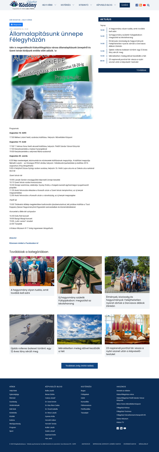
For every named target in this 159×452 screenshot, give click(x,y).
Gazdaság (13, 402)
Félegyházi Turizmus (124, 411)
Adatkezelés (86, 444)
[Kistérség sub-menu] (74, 5)
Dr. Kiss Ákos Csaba (52, 405)
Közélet (12, 416)
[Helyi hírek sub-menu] (55, 5)
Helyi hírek (47, 5)
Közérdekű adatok (130, 444)
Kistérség (66, 5)
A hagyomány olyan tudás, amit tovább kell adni (127, 30)
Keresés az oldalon (123, 391)
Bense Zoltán (50, 394)
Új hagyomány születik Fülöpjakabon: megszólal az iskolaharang (125, 36)
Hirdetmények (14, 405)
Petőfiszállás (85, 409)
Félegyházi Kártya (123, 408)
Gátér (83, 398)
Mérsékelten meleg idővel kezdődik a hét (127, 56)
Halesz (13, 238)
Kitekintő (83, 5)
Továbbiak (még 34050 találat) (80, 366)
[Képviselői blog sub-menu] (115, 5)
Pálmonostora (86, 405)
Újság (125, 5)
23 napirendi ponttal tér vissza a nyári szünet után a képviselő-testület (126, 60)
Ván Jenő (48, 438)
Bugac (83, 391)
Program (12, 427)
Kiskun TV (120, 422)
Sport (11, 431)
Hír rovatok (14, 20)
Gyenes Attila (50, 416)
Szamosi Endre (50, 435)
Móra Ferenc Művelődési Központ (129, 404)
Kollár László (49, 427)
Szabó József (50, 431)
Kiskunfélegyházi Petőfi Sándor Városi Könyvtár (130, 399)
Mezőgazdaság (15, 424)
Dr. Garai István (50, 402)
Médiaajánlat (143, 444)
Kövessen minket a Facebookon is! (23, 243)
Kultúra (12, 420)
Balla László (49, 391)
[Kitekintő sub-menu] (91, 5)
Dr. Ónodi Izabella (51, 409)
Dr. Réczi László (50, 413)
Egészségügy (14, 394)
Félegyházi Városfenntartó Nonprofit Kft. (131, 415)
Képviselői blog (104, 5)
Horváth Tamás (50, 424)
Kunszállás (85, 402)
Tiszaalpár (84, 413)
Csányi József (50, 398)
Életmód (12, 398)
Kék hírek (12, 409)
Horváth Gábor (50, 420)
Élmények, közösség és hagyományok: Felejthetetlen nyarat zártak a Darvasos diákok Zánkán (127, 44)
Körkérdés (13, 413)
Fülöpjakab (85, 394)
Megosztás (17, 24)
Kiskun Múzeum (122, 419)
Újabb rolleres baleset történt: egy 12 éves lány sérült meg (128, 51)
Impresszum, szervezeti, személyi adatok (107, 444)
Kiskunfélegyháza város (125, 394)
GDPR (74, 444)
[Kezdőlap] (23, 4)
